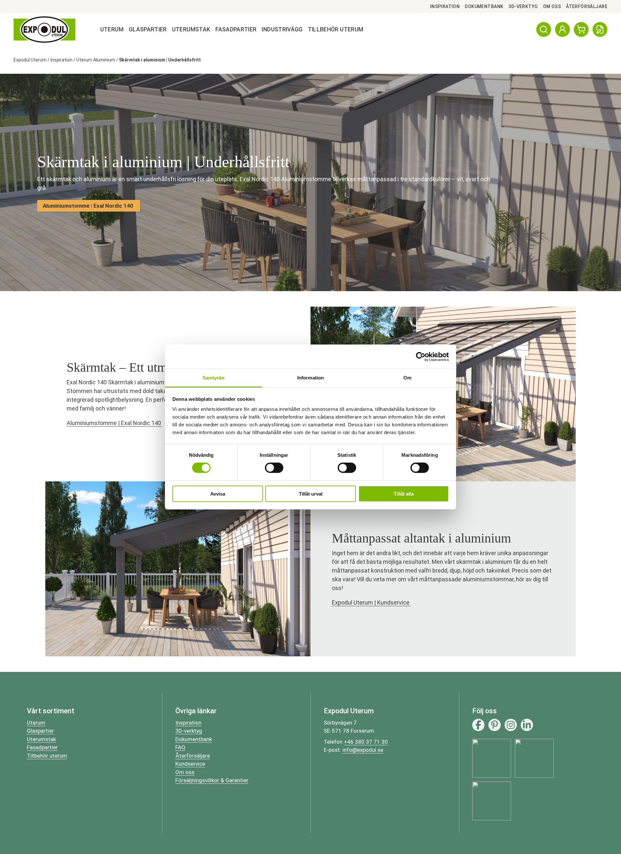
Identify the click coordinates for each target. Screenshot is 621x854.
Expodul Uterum (30, 59)
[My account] (562, 29)
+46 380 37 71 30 (366, 742)
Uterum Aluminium (95, 59)
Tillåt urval (310, 494)
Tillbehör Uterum (336, 29)
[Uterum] (44, 30)
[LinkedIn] (527, 725)
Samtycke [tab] (213, 377)
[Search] (543, 29)
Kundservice (190, 764)
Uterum (112, 29)
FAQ (180, 747)
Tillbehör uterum (47, 755)
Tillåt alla (404, 494)
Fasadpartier (235, 29)
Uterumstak (191, 29)
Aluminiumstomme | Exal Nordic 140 (114, 423)
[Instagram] (511, 725)
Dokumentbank (484, 6)
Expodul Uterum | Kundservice (371, 602)
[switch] (274, 468)
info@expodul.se (363, 750)
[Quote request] (600, 29)
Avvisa (217, 494)
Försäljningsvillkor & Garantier (211, 780)
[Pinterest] (494, 725)
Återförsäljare (586, 6)
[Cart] (581, 29)
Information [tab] (310, 377)
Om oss (552, 6)
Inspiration (445, 6)
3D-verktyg (523, 6)
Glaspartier (148, 29)
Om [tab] (407, 377)
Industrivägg (282, 29)
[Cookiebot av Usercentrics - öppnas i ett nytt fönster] (420, 356)
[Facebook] (478, 725)
